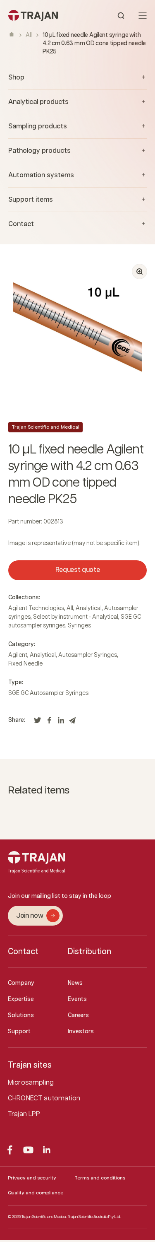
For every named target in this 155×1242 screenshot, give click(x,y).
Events (77, 999)
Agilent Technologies (36, 608)
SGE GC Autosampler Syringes (48, 693)
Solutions (21, 1015)
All (29, 35)
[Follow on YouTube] (28, 1149)
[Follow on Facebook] (9, 1149)
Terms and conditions (99, 1178)
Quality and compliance (35, 1193)
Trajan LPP (24, 1114)
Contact (23, 952)
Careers (78, 1015)
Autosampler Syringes (87, 655)
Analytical (89, 608)
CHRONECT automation (44, 1098)
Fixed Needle (25, 664)
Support (19, 1032)
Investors (81, 1032)
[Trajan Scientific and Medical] (43, 15)
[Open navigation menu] (142, 16)
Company (21, 983)
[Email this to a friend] (72, 723)
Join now (29, 915)
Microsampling (31, 1082)
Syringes (79, 626)
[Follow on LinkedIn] (46, 1149)
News (75, 983)
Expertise (21, 999)
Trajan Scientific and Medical (45, 427)
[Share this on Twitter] (37, 723)
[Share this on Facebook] (49, 723)
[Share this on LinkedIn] (61, 723)
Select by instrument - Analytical (75, 617)
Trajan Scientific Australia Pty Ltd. (94, 1217)
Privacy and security (32, 1178)
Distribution (89, 952)
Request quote (77, 570)
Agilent (17, 655)
